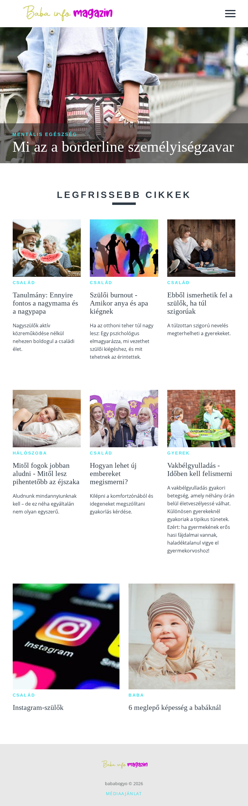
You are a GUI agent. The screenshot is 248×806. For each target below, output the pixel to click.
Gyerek (178, 453)
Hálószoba (30, 453)
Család (24, 282)
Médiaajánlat (124, 793)
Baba (136, 695)
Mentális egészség (44, 134)
